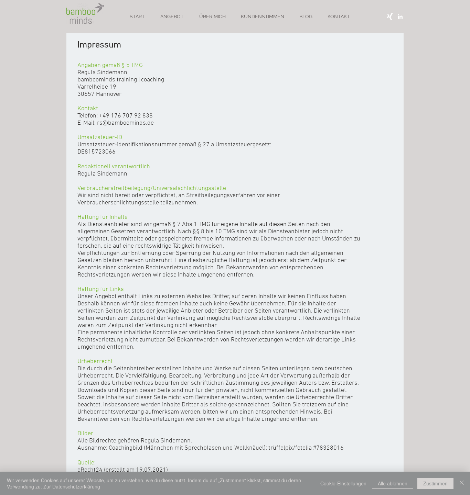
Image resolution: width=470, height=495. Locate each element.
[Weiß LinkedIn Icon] (400, 16)
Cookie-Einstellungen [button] (343, 483)
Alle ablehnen (392, 483)
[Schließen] (462, 483)
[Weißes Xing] (389, 16)
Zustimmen (435, 483)
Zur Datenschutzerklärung (71, 486)
